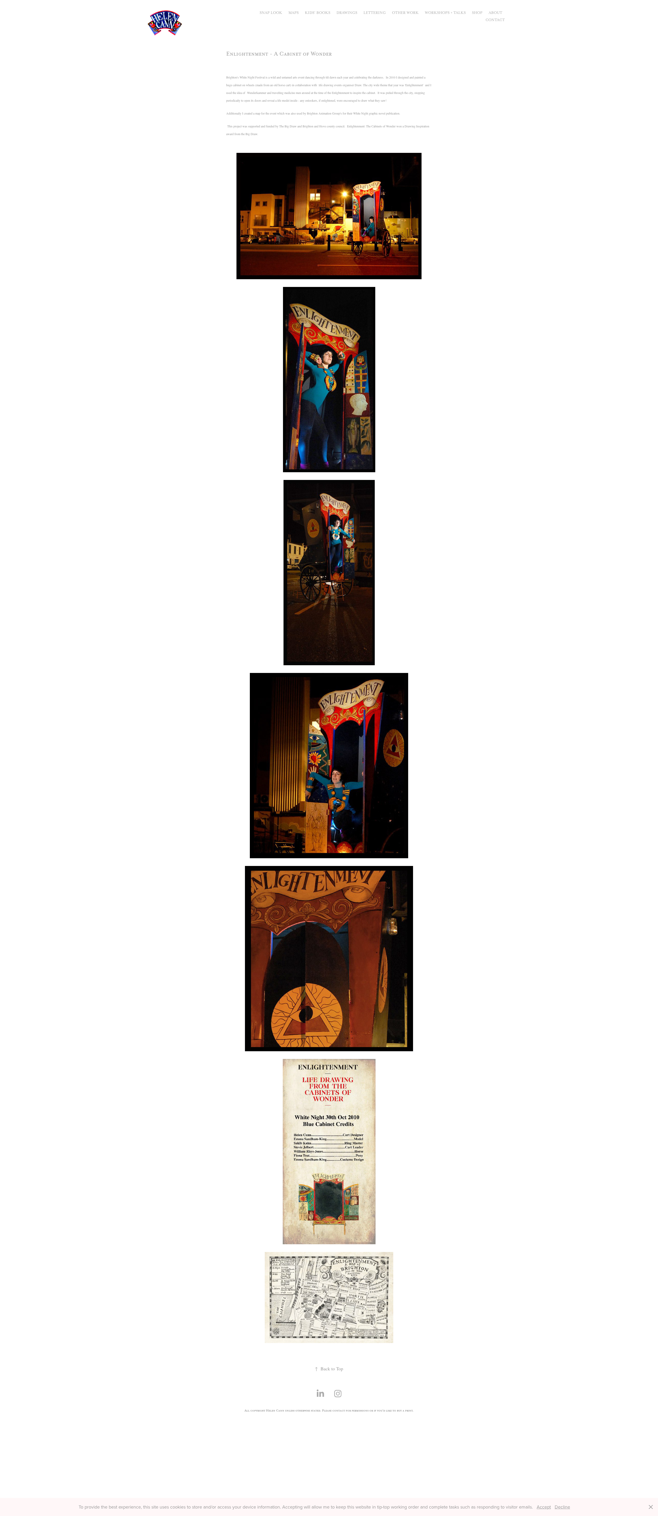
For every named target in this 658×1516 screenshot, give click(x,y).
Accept (544, 1507)
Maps (293, 13)
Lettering (374, 13)
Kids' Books (317, 13)
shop (477, 13)
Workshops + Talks (445, 13)
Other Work (405, 13)
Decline (562, 1507)
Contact (495, 20)
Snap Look (271, 13)
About (495, 13)
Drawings (346, 13)
